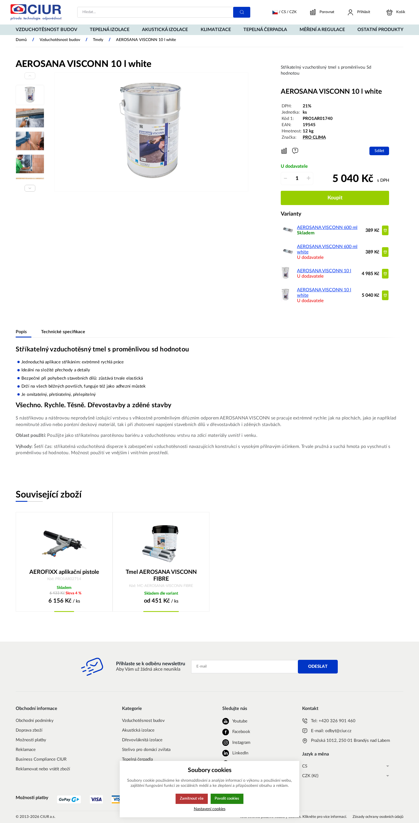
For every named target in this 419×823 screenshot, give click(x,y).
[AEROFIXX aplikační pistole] (64, 543)
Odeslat (318, 666)
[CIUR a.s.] (36, 12)
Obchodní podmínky (35, 720)
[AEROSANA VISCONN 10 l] (285, 279)
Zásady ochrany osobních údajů (378, 817)
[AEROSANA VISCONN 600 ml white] (288, 257)
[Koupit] (385, 230)
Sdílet (379, 151)
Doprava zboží (29, 730)
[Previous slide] (30, 75)
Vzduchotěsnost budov (143, 720)
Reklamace (26, 750)
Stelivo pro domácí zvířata (146, 750)
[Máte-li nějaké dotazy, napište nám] (295, 150)
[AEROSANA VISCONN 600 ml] (288, 235)
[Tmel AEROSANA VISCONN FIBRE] (161, 543)
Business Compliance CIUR (41, 759)
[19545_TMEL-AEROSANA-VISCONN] (151, 132)
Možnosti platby (31, 740)
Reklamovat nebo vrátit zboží (43, 769)
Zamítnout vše (192, 799)
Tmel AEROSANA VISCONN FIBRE (161, 575)
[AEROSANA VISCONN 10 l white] (285, 300)
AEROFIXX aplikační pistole (64, 572)
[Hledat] (241, 12)
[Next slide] (30, 188)
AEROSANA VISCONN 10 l (324, 271)
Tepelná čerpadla (137, 759)
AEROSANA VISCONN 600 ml (327, 227)
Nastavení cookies (209, 809)
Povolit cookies (227, 799)
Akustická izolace (138, 730)
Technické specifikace (63, 331)
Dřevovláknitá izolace (142, 740)
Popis (21, 331)
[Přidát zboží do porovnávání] (284, 151)
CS (304, 766)
